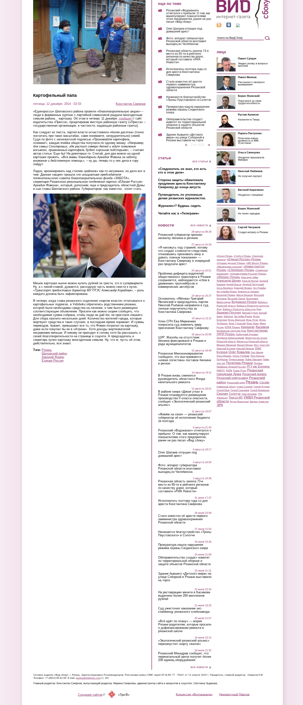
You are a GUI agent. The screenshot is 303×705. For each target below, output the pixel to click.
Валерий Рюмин (226, 295)
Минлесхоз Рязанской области (252, 341)
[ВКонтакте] (228, 26)
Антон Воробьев (225, 288)
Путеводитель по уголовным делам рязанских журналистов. (182, 196)
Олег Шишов (257, 352)
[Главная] (243, 28)
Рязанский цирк (236, 382)
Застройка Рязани (243, 316)
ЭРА (220, 405)
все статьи (200, 161)
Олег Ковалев (239, 352)
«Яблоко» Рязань (228, 277)
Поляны (258, 363)
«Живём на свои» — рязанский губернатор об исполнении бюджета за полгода (184, 418)
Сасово (264, 382)
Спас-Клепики (249, 394)
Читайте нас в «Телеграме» (178, 213)
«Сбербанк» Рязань (240, 270)
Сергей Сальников (240, 390)
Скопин (222, 393)
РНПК (229, 370)
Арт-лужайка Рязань (227, 291)
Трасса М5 (236, 397)
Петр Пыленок (257, 356)
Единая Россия (52, 360)
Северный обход (226, 386)
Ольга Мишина (224, 356)
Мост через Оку (262, 345)
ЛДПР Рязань (226, 334)
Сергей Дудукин (262, 387)
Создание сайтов (91, 694)
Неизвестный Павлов (234, 694)
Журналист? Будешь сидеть (179, 206)
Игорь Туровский (237, 323)
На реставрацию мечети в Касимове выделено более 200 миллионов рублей (184, 596)
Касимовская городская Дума (231, 331)
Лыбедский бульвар (247, 334)
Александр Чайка (249, 277)
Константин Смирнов (131, 104)
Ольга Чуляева (241, 356)
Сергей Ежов (223, 390)
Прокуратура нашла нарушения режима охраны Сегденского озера (187, 109)
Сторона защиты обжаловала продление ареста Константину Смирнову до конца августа (182, 183)
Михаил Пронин (245, 345)
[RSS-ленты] (219, 26)
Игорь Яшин (253, 323)
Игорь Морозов (236, 320)
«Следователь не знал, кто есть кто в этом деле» (182, 170)
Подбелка (222, 359)
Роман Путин (239, 370)
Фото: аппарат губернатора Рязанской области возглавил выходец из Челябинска (186, 41)
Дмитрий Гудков (250, 313)
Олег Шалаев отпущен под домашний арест (184, 30)
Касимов (262, 327)
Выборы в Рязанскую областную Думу (242, 309)
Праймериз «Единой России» (231, 367)
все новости (199, 225)
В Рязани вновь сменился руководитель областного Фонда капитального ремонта (181, 379)
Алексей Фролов (250, 281)
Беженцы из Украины (248, 291)
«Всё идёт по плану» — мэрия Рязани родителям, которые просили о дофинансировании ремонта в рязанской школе (184, 626)
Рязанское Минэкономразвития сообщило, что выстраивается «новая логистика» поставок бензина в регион (184, 358)
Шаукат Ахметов (259, 401)
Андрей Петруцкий (253, 284)
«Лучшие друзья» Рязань (231, 263)
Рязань (47, 350)
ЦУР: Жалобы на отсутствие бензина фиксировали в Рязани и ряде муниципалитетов (182, 341)
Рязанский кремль (254, 374)
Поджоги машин (236, 359)
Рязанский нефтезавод (232, 378)
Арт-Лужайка (259, 288)
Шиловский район (54, 353)
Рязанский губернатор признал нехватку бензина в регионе (180, 236)
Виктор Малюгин (244, 295)
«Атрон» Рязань (225, 256)
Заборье (228, 316)
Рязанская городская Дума (240, 372)
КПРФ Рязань (232, 327)
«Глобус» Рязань (242, 256)
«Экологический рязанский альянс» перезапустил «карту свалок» (183, 642)
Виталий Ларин (236, 298)
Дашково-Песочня (229, 312)
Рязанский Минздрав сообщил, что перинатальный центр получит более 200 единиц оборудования (184, 657)
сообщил (126, 118)
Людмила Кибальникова (230, 338)
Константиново (257, 330)
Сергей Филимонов (259, 390)
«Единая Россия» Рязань (244, 259)
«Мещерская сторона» (229, 266)
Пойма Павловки (253, 359)
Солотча (235, 393)
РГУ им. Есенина (258, 366)
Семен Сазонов (245, 387)
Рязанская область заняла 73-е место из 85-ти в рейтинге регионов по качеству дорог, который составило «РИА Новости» (187, 56)
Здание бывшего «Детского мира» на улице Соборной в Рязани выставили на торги (185, 137)
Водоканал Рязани (244, 302)
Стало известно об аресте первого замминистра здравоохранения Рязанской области (185, 86)
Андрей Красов (233, 284)
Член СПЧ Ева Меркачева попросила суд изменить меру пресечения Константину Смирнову (183, 325)
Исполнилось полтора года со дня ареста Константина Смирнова (186, 72)
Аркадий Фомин (53, 357)
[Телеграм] (238, 26)
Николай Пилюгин (245, 348)
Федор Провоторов (239, 401)
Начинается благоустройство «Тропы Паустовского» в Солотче (188, 99)
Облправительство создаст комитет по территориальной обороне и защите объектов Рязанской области (186, 123)
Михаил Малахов (226, 345)
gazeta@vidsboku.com (89, 678)
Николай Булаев (226, 348)
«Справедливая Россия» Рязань (248, 273)
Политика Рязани (239, 363)
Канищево (248, 327)
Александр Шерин (229, 280)
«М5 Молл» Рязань (257, 263)
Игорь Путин (252, 320)
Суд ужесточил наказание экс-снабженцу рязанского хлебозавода (183, 610)
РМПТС (221, 370)
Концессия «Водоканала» (194, 694)
